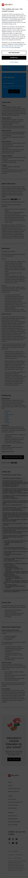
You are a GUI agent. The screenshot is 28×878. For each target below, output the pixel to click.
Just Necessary (14, 52)
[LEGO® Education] (7, 5)
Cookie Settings (14, 62)
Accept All (14, 57)
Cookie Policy (16, 46)
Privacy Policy (5, 47)
